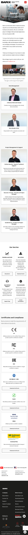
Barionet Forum (19, 509)
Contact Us (5, 498)
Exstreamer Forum (20, 506)
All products (7, 273)
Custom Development (21, 300)
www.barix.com (5, 475)
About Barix (5, 495)
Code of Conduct (6, 504)
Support (4, 501)
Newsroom (5, 506)
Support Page (7, 301)
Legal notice (17, 531)
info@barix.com (11, 61)
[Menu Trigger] (25, 2)
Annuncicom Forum (20, 512)
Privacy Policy (11, 531)
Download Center (20, 273)
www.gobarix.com (19, 474)
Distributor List (19, 495)
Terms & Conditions (5, 531)
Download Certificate (14, 388)
